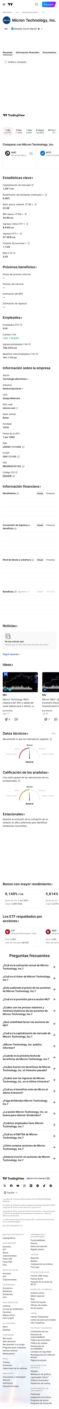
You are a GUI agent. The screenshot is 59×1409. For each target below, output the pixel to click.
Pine (5, 1265)
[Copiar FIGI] (23, 466)
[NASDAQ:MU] (5, 689)
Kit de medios (37, 1308)
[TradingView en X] (5, 1186)
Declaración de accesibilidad (37, 1347)
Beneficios (7, 1291)
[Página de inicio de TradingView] (10, 4)
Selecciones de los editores (15, 1368)
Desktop (6, 1330)
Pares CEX (7, 1259)
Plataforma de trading (40, 1383)
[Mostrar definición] (32, 185)
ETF (4, 1249)
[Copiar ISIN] (23, 447)
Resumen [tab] (7, 52)
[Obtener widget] (53, 733)
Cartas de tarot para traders (43, 1320)
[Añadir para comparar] (31, 153)
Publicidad (35, 1394)
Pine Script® (8, 1318)
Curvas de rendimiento (13, 1309)
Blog (33, 1299)
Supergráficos (9, 1238)
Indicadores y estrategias (14, 1377)
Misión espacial (37, 1296)
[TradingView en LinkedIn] (31, 1186)
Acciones (7, 1246)
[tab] (40, 493)
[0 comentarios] (16, 719)
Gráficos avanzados (39, 1380)
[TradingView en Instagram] (24, 1186)
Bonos (5, 1252)
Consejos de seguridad (41, 1351)
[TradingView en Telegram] (38, 1186)
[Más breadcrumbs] (17, 12)
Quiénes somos (37, 1293)
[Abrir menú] (4, 4)
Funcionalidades (38, 1240)
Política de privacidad (40, 1340)
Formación (7, 1365)
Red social (7, 1338)
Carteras (6, 1306)
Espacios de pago (11, 1386)
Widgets (34, 1371)
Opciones (7, 1312)
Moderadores (9, 1353)
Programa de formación (41, 1403)
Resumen (35, 1258)
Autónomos (8, 1383)
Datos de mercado (39, 1246)
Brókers (34, 1261)
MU (5, 694)
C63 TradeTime (37, 1323)
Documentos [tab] (49, 52)
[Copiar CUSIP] (18, 456)
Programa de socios (39, 1400)
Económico (7, 1288)
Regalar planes (37, 1249)
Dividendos (8, 1294)
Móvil (5, 1327)
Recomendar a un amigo (14, 1344)
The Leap (35, 1267)
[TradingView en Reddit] (51, 1186)
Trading (6, 1362)
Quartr (17, 1222)
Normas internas (10, 1350)
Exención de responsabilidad (38, 1335)
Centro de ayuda (38, 1302)
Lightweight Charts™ (40, 1377)
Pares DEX (7, 1262)
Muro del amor (9, 1341)
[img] (38, 28)
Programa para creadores (14, 1347)
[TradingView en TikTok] (44, 1186)
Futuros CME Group (39, 1275)
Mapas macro (9, 1315)
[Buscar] (36, 4)
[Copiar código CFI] (13, 476)
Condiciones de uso (39, 1331)
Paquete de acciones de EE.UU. (41, 1283)
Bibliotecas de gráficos (41, 1374)
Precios (34, 1243)
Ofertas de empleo (39, 1305)
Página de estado (38, 1360)
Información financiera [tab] (27, 52)
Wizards (6, 1380)
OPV (5, 1297)
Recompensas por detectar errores (43, 1356)
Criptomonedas (9, 1256)
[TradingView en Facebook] (11, 1186)
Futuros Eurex (37, 1279)
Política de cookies (39, 1343)
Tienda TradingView (39, 1317)
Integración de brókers (41, 1397)
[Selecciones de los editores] (6, 674)
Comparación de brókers (42, 1264)
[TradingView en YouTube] (18, 1186)
